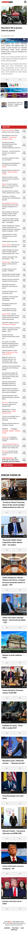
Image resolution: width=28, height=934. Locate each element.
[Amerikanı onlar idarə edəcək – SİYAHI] (14, 886)
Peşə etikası (15, 928)
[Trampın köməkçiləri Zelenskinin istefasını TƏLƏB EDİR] (14, 675)
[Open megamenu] (25, 2)
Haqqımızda (7, 928)
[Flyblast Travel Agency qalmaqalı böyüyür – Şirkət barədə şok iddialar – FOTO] (14, 603)
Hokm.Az (10, 921)
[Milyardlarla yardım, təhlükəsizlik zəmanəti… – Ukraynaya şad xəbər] (14, 746)
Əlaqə (22, 928)
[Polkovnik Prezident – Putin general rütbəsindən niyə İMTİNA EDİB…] (14, 816)
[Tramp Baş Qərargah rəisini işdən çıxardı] (14, 781)
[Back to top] (23, 929)
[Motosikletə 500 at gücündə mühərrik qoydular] (14, 15)
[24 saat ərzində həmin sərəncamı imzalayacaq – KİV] (14, 851)
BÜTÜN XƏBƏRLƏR (8, 465)
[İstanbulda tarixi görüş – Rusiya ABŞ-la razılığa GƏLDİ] (14, 711)
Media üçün (14, 930)
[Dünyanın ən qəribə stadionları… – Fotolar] (14, 640)
